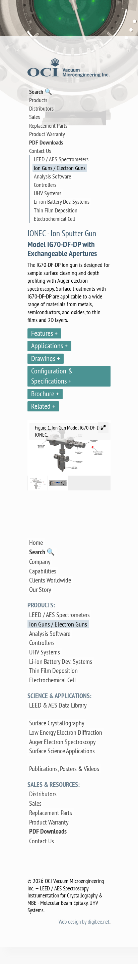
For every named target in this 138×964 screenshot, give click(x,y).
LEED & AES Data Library (58, 705)
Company (40, 561)
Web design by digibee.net (84, 921)
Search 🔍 (40, 91)
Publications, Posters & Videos (64, 768)
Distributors (41, 108)
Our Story (40, 589)
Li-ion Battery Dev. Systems (61, 201)
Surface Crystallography (56, 723)
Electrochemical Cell (54, 219)
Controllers (45, 185)
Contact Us (40, 151)
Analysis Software (52, 176)
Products (38, 100)
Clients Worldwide (50, 580)
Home (36, 542)
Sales (34, 117)
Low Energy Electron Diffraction (65, 732)
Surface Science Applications (62, 751)
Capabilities (42, 571)
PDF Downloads (46, 142)
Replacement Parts (48, 125)
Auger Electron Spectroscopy (62, 741)
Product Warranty (47, 134)
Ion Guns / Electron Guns (59, 168)
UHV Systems (47, 193)
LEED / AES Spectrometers (61, 159)
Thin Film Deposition (55, 210)
